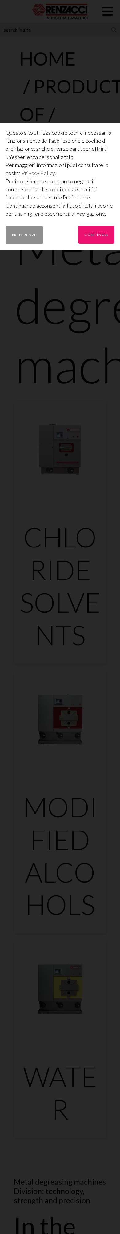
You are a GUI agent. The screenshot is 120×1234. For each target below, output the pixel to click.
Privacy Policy (38, 173)
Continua (96, 234)
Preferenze (24, 235)
